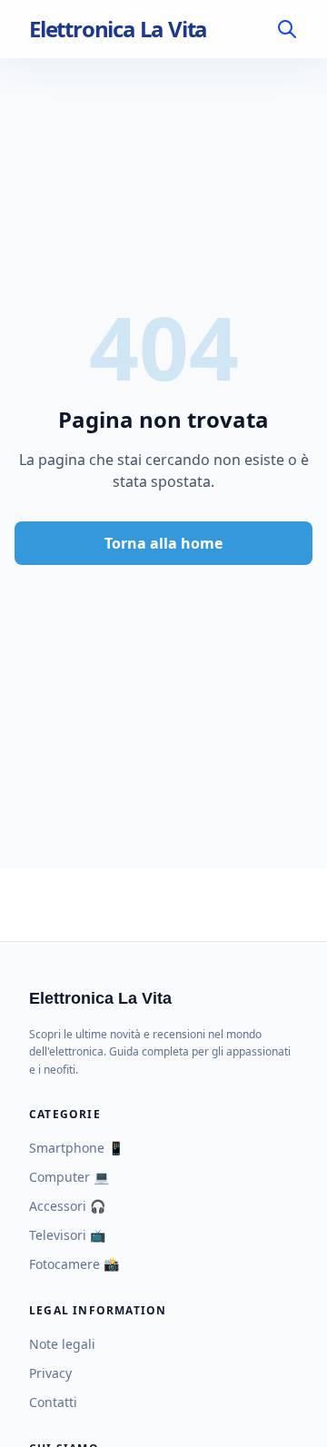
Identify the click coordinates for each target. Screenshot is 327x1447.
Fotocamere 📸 (74, 1264)
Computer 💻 (69, 1176)
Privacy (50, 1373)
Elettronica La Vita (118, 29)
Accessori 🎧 (67, 1205)
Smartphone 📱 (76, 1147)
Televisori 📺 (67, 1235)
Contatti (53, 1402)
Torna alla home (163, 543)
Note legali (62, 1344)
